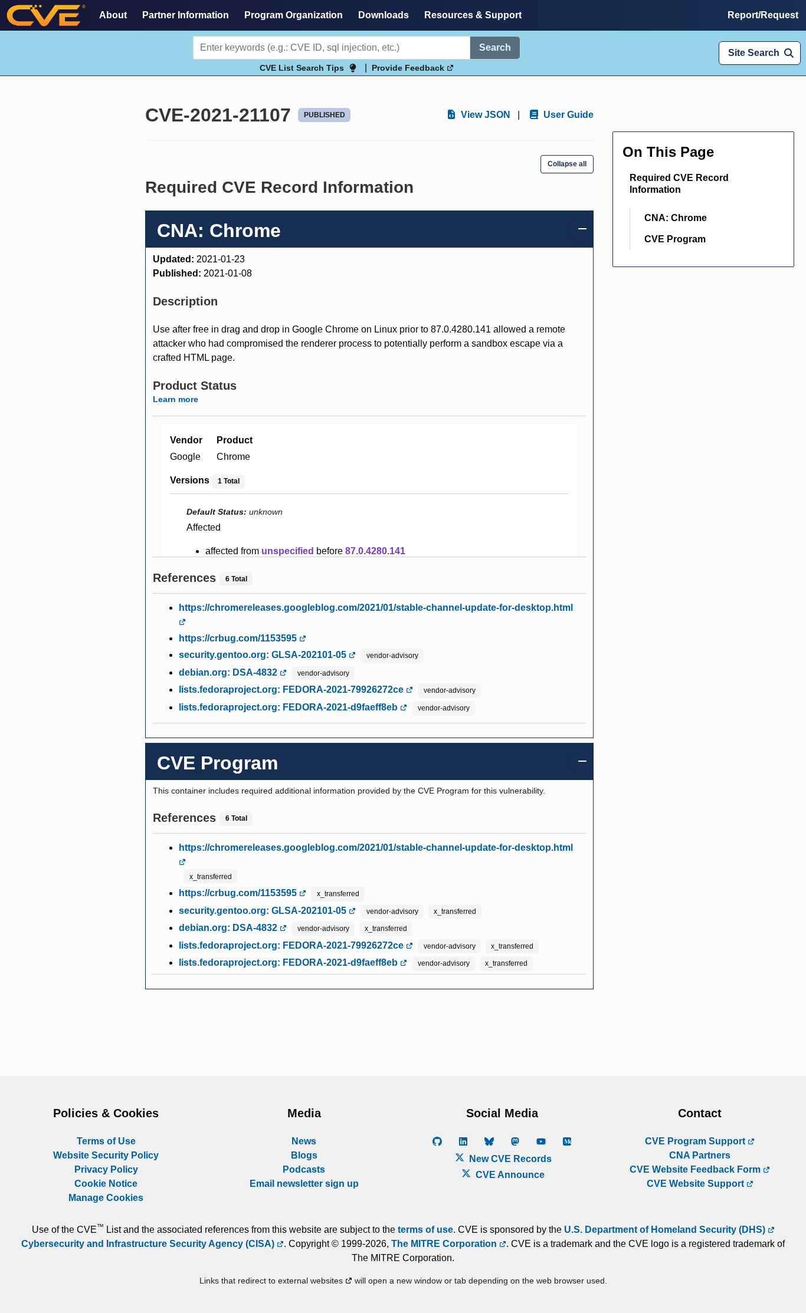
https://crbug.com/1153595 (239, 638)
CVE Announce (509, 1175)
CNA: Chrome (675, 218)
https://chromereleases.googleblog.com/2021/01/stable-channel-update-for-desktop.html (376, 608)
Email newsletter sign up (304, 1184)
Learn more (175, 399)
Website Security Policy (106, 1155)
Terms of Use (106, 1141)
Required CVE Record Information (679, 184)
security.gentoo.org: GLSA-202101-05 (264, 655)
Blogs (304, 1155)
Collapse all (567, 164)
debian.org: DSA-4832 (229, 672)
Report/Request (763, 15)
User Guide (567, 115)
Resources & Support (473, 15)
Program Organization (293, 15)
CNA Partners (699, 1155)
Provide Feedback (409, 68)
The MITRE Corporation (445, 1244)
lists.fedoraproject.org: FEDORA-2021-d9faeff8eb (289, 707)
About (113, 15)
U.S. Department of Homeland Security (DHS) (666, 1230)
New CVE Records (509, 1159)
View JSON (484, 115)
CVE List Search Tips (302, 68)
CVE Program (675, 239)
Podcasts (304, 1169)
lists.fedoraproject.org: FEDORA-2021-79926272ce (292, 690)
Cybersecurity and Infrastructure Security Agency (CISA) (149, 1244)
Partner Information (185, 15)
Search (495, 47)
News (303, 1141)
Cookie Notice (105, 1184)
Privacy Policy (106, 1169)
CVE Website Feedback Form (696, 1169)
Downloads (383, 15)
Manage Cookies (105, 1198)
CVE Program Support (696, 1141)
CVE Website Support (696, 1184)
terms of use (425, 1230)
